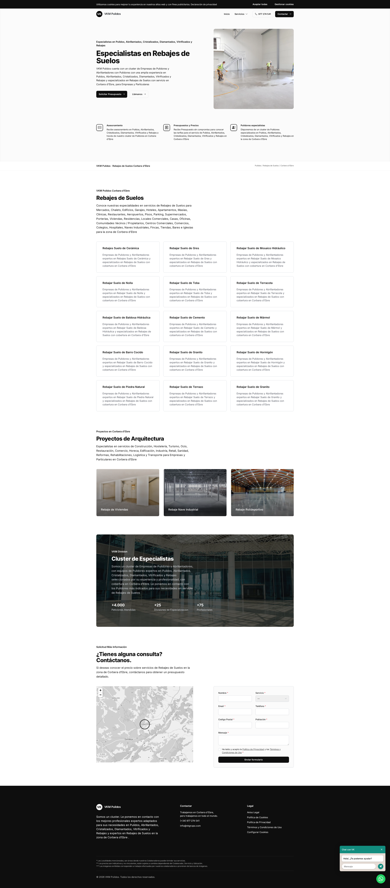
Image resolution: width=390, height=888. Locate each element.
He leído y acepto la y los (251, 751)
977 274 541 (264, 14)
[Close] (381, 849)
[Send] (380, 866)
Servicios (239, 14)
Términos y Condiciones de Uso (264, 827)
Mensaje (223, 732)
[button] (145, 724)
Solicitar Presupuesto (110, 94)
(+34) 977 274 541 (189, 820)
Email (221, 706)
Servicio (260, 693)
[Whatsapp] (380, 878)
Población (261, 719)
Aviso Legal (253, 812)
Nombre (223, 693)
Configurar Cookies (257, 832)
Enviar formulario (254, 759)
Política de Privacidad (253, 749)
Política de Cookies (257, 817)
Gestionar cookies (284, 4)
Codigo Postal (226, 719)
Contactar (283, 14)
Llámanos (137, 94)
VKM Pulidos (112, 13)
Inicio (227, 14)
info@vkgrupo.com (190, 825)
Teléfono (260, 706)
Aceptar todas (260, 4)
